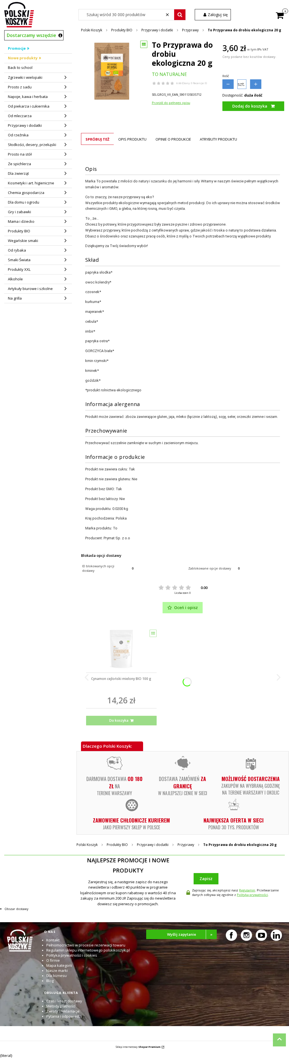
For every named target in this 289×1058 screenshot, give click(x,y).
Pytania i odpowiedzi (64, 1016)
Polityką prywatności (252, 895)
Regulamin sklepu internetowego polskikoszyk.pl (88, 950)
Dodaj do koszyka (249, 106)
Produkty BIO (121, 30)
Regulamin (247, 890)
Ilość (225, 76)
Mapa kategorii (59, 965)
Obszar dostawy (17, 909)
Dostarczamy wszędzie (31, 35)
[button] (179, 14)
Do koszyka (118, 720)
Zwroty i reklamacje (63, 1011)
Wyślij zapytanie (190, 934)
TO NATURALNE (169, 74)
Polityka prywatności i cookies (71, 955)
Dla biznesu (56, 975)
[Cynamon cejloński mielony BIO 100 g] (121, 649)
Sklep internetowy (138, 1047)
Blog (50, 980)
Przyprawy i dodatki (157, 30)
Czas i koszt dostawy (64, 1001)
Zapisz (206, 878)
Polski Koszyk (91, 30)
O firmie (53, 960)
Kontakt (53, 940)
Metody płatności (60, 1006)
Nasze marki (57, 970)
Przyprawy (190, 30)
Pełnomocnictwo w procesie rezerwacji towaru (85, 945)
